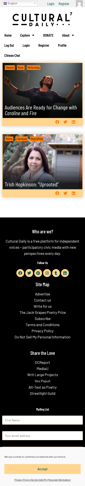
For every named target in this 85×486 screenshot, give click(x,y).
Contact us (42, 300)
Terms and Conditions (43, 324)
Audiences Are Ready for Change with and (41, 110)
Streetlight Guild (42, 393)
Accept (42, 469)
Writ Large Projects (42, 374)
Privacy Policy (43, 331)
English (12, 3)
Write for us (43, 306)
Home (8, 35)
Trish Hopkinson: (32, 184)
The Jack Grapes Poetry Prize (42, 312)
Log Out (9, 45)
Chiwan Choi (12, 55)
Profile (62, 45)
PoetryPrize (37, 139)
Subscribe (43, 318)
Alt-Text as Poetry (43, 387)
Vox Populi (42, 381)
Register (64, 3)
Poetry (9, 139)
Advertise (42, 294)
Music (21, 67)
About (66, 35)
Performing (33, 67)
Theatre (10, 67)
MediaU (42, 368)
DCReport (42, 362)
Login (50, 3)
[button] (57, 122)
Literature (21, 139)
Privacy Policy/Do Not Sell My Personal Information (42, 479)
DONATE (48, 35)
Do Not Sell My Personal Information (42, 337)
